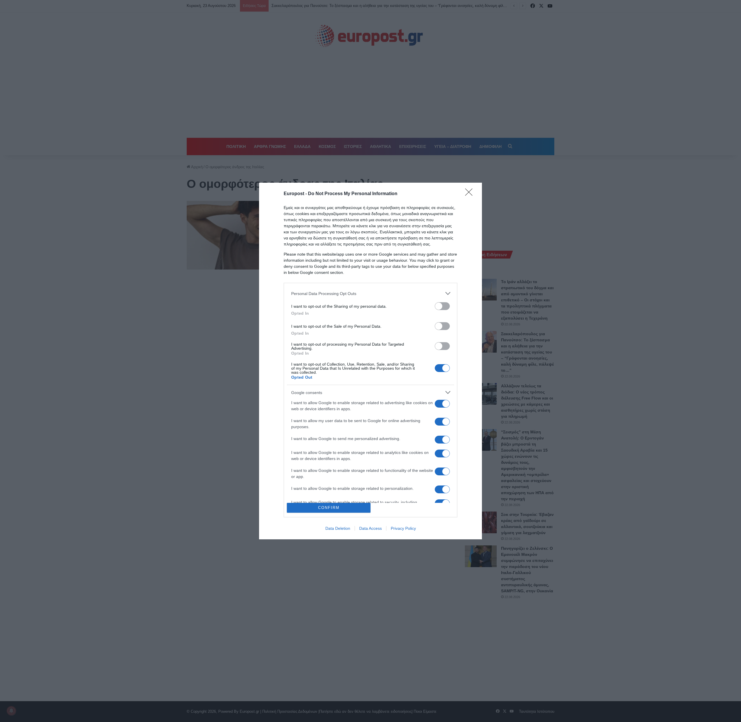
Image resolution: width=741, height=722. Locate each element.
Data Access (370, 528)
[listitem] (370, 293)
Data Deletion (337, 528)
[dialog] (370, 361)
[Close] (470, 193)
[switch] (442, 306)
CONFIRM (329, 507)
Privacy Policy (403, 528)
